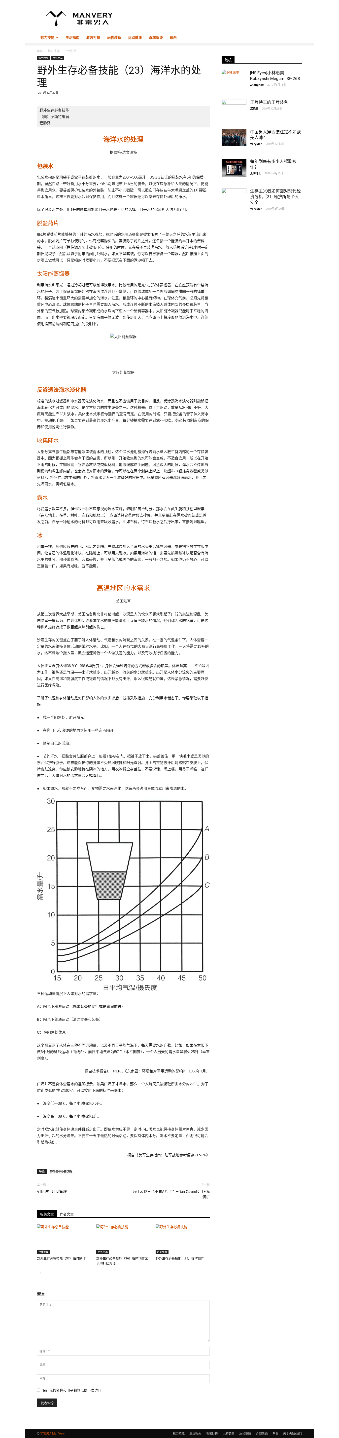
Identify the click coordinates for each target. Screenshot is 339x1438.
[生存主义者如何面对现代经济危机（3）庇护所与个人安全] (234, 200)
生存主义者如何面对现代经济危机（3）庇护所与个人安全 (275, 197)
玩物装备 (114, 37)
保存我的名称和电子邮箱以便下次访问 (71, 1390)
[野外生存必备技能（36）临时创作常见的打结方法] (123, 1239)
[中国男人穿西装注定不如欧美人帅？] (234, 137)
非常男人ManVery (52, 1433)
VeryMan (256, 144)
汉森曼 (254, 108)
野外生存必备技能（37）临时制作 (61, 1258)
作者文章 (67, 1214)
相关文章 (47, 1214)
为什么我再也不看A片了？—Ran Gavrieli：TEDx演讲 (171, 1194)
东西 (173, 37)
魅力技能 (47, 37)
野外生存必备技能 (61, 1171)
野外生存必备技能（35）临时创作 (180, 1258)
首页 (40, 51)
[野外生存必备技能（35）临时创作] (183, 1239)
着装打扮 (93, 37)
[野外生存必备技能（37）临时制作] (64, 1239)
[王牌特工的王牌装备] (234, 108)
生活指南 (72, 37)
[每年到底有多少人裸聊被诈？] (234, 168)
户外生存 (58, 58)
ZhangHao (257, 84)
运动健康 (135, 37)
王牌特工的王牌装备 (269, 102)
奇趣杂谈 (156, 37)
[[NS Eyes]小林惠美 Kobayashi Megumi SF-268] (234, 78)
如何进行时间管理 (52, 1191)
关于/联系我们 (292, 1433)
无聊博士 (255, 173)
